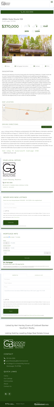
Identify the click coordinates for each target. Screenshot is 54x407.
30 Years (12, 237)
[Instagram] (9, 394)
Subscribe (11, 222)
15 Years (18, 237)
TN (13, 151)
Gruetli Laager (30, 151)
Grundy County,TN (20, 151)
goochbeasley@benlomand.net (17, 361)
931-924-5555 (28, 12)
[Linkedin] (5, 394)
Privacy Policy (16, 217)
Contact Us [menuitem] (7, 386)
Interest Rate (6, 250)
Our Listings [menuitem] (8, 378)
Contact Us (5, 187)
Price (4, 240)
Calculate (27, 258)
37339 (37, 151)
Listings (9, 151)
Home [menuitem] (6, 376)
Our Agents (11, 187)
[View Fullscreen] (4, 110)
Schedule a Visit (39, 275)
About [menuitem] (6, 384)
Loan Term (5, 237)
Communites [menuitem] (8, 381)
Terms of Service (37, 315)
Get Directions (46, 126)
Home (3, 151)
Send (10, 311)
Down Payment (7, 245)
